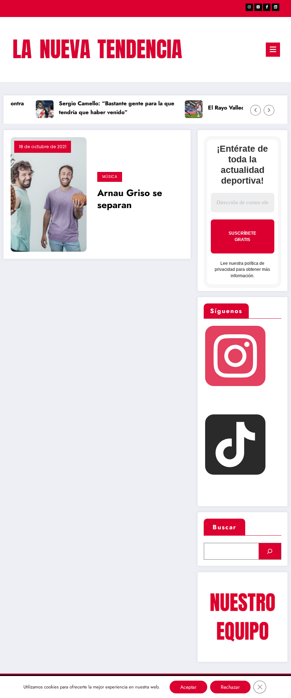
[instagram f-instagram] (249, 7)
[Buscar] (270, 551)
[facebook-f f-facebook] (266, 7)
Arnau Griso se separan (129, 199)
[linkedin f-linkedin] (275, 7)
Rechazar (230, 687)
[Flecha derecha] (269, 110)
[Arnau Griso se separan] (49, 193)
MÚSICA (109, 176)
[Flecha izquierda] (255, 110)
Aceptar (188, 687)
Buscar (224, 527)
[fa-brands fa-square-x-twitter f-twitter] (258, 7)
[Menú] (273, 50)
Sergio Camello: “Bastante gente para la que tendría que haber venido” (113, 107)
